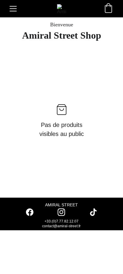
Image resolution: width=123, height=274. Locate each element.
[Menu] (13, 8)
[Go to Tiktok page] (93, 212)
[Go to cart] (108, 8)
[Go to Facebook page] (32, 212)
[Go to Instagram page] (64, 212)
